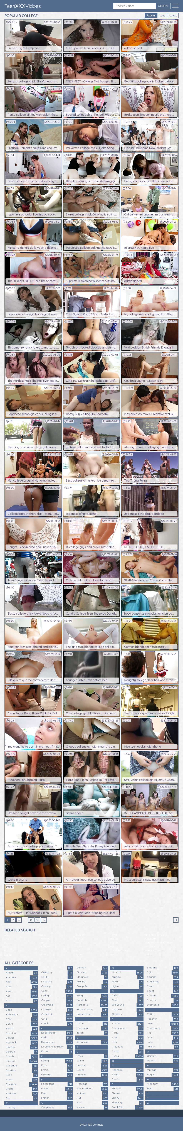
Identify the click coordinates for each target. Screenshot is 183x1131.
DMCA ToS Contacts (91, 1124)
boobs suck (152, 946)
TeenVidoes (22, 5)
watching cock (154, 950)
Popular (151, 15)
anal (6, 939)
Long (162, 15)
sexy (42, 934)
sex (6, 935)
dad (77, 950)
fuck (6, 950)
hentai (113, 934)
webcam (150, 938)
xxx (6, 942)
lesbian (79, 946)
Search (163, 6)
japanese (45, 946)
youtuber (80, 934)
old (112, 946)
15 (44, 920)
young (8, 954)
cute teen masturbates (158, 942)
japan (78, 954)
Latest (173, 15)
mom (42, 954)
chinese (79, 938)
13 (31, 920)
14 (37, 920)
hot (77, 942)
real (41, 950)
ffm (41, 942)
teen (6, 946)
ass (112, 954)
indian (148, 954)
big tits (114, 942)
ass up (114, 938)
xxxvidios (44, 938)
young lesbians (119, 950)
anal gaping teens (156, 934)
